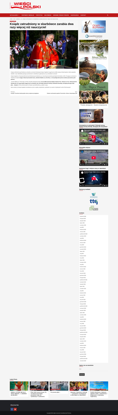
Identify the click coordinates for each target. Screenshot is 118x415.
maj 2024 (82, 238)
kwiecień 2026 (83, 216)
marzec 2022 (82, 269)
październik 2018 (83, 358)
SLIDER (18, 389)
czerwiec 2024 (83, 236)
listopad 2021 (83, 277)
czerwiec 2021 (83, 288)
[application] (93, 137)
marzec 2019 (82, 347)
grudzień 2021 (83, 275)
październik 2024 (83, 234)
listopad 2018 (83, 356)
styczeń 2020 (82, 325)
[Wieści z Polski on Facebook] (11, 409)
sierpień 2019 (83, 336)
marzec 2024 (82, 242)
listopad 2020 (83, 304)
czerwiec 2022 (83, 262)
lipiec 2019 (82, 339)
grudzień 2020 (83, 301)
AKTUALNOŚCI (14, 15)
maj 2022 (82, 264)
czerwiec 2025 (83, 225)
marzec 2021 (82, 295)
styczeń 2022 (82, 273)
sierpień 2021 (83, 284)
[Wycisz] (104, 143)
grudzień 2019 (83, 328)
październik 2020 (83, 306)
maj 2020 (82, 317)
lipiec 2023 (82, 251)
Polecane (38, 389)
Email (80, 369)
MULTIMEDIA (47, 15)
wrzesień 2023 (83, 249)
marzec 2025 (82, 231)
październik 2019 (83, 332)
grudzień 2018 (83, 354)
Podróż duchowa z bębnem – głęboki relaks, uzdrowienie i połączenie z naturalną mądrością (98, 394)
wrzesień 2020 (83, 308)
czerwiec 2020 (83, 314)
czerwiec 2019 (83, 341)
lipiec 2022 (82, 260)
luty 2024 (82, 244)
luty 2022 (82, 271)
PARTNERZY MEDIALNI (28, 15)
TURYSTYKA (39, 15)
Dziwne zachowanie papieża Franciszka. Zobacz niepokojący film (62, 92)
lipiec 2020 (82, 312)
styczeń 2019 (82, 352)
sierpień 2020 (83, 310)
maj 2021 (82, 290)
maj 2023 (82, 253)
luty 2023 (82, 258)
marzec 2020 (82, 321)
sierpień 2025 (83, 220)
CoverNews (63, 413)
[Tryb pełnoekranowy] (106, 143)
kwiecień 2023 (83, 255)
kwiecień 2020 (83, 319)
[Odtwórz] (80, 143)
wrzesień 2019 (83, 334)
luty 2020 (82, 323)
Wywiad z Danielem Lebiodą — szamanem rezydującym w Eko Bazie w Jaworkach (78, 394)
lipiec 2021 (82, 286)
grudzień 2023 (83, 247)
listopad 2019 (83, 330)
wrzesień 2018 (83, 360)
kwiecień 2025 (83, 229)
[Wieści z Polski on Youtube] (15, 409)
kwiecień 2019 (83, 345)
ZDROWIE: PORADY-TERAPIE (61, 15)
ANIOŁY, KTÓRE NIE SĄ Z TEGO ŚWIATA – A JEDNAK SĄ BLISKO (19, 394)
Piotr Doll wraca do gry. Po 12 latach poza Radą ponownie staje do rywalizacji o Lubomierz (38, 394)
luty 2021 (82, 297)
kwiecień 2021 (83, 293)
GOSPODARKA (75, 15)
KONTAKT (83, 15)
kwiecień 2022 (83, 266)
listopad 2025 (83, 218)
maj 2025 (82, 227)
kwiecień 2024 (83, 240)
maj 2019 (82, 343)
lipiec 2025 (82, 223)
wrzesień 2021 (83, 282)
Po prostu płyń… (55, 392)
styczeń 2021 (82, 299)
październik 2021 (83, 279)
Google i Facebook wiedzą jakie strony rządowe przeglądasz (25, 92)
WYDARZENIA (103, 389)
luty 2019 (82, 349)
